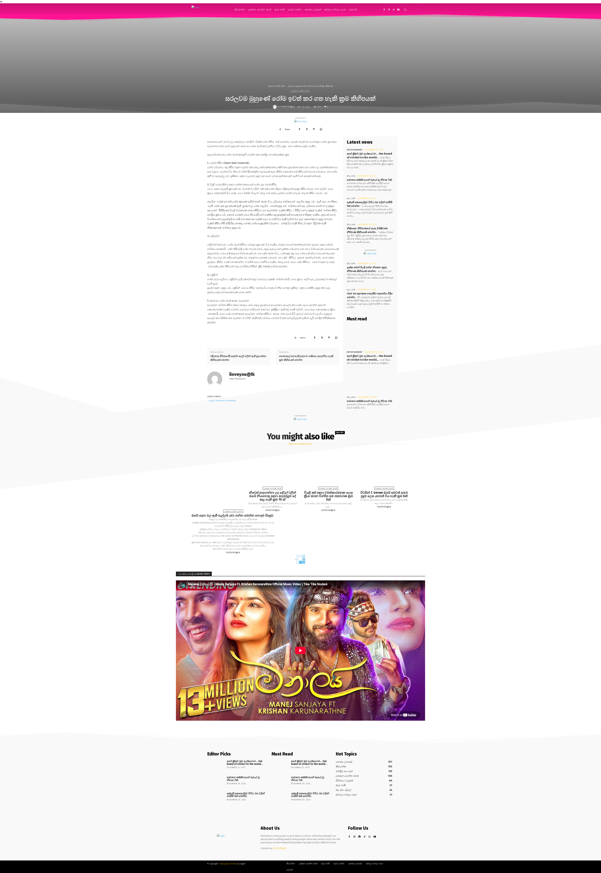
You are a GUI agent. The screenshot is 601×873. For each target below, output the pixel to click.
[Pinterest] (314, 129)
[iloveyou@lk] (275, 107)
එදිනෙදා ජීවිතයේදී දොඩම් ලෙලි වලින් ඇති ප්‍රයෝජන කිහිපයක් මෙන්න (238, 357)
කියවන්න (351, 176)
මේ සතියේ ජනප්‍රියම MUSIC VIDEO (194, 574)
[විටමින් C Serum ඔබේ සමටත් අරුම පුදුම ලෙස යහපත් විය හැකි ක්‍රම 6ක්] (384, 470)
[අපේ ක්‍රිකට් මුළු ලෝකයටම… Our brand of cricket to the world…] (370, 336)
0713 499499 (279, 848)
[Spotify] (359, 837)
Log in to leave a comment (222, 400)
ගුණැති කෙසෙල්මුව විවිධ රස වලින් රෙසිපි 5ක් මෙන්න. (246, 795)
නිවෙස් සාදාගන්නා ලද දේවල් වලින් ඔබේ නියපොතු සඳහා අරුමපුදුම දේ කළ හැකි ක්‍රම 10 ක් (272, 496)
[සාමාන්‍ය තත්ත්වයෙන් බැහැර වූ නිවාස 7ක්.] (370, 381)
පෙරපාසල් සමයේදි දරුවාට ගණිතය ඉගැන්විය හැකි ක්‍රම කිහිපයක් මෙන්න (306, 357)
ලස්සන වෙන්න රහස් (276, 86)
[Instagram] (389, 9)
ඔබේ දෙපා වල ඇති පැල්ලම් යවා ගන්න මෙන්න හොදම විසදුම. (233, 515)
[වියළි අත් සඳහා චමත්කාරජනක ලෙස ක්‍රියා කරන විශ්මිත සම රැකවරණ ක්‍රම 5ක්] (328, 470)
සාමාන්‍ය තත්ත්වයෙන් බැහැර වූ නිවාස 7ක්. (370, 179)
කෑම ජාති (351, 198)
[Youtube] (398, 9)
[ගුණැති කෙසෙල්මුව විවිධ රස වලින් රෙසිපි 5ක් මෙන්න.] (216, 798)
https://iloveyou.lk (237, 379)
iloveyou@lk (288, 107)
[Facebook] (384, 9)
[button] (405, 9)
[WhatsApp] (321, 129)
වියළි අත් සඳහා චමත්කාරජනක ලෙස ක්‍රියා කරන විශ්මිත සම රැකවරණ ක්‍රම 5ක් (328, 496)
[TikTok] (393, 9)
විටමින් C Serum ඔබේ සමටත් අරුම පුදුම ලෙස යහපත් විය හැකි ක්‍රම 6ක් (384, 494)
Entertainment (355, 150)
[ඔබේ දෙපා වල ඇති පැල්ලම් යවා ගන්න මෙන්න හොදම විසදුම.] (233, 482)
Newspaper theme (228, 864)
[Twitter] (306, 129)
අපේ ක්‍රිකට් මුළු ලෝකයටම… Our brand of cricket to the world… (245, 762)
